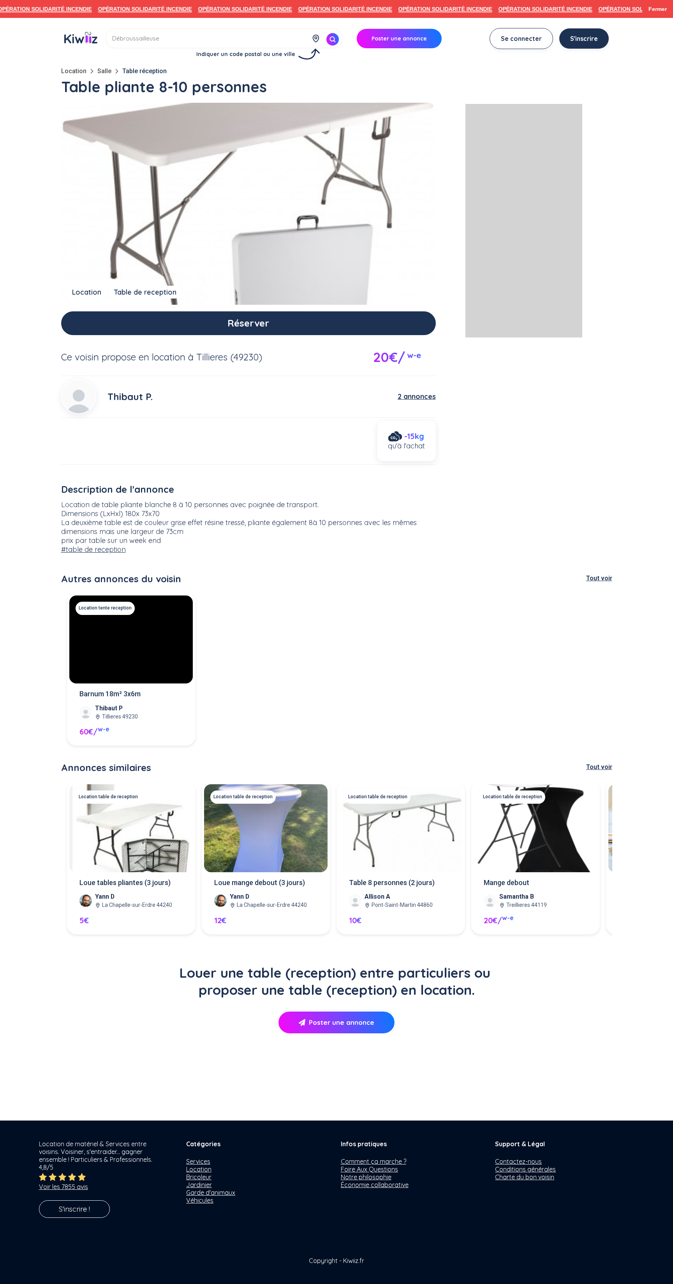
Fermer (657, 9)
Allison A (377, 896)
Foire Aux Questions (369, 1169)
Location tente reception (105, 608)
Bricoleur (198, 1177)
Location (73, 71)
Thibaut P (109, 708)
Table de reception (145, 292)
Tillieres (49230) (229, 357)
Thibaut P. (130, 396)
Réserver (248, 323)
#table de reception (93, 549)
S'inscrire (584, 38)
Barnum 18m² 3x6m (110, 694)
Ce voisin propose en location (123, 357)
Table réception (144, 71)
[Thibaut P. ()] (78, 396)
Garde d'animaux (210, 1192)
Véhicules (199, 1200)
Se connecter (521, 38)
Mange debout (506, 882)
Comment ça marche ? (373, 1161)
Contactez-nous (518, 1161)
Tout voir (599, 578)
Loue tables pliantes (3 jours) (125, 882)
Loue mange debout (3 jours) (259, 882)
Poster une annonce (341, 1022)
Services (198, 1161)
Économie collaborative (375, 1185)
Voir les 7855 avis (63, 1187)
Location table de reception (108, 796)
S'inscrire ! (74, 1209)
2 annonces (417, 396)
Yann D (105, 896)
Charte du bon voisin (524, 1177)
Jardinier (199, 1185)
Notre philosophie (366, 1177)
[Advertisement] (523, 220)
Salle (104, 71)
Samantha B (516, 896)
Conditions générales (525, 1169)
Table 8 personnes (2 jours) (392, 882)
